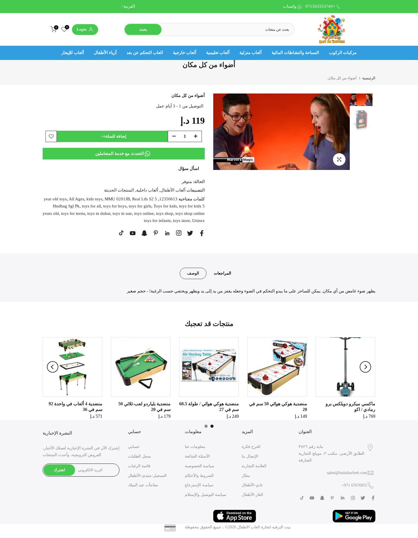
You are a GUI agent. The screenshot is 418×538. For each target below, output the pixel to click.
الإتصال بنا (250, 456)
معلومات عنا (195, 446)
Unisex (198, 220)
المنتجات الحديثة (119, 190)
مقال (246, 475)
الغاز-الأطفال (252, 495)
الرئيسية (368, 78)
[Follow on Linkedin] (167, 233)
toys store (181, 220)
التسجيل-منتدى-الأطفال (147, 475)
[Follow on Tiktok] (121, 233)
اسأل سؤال (188, 168)
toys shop (164, 213)
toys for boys (115, 206)
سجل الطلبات (139, 456)
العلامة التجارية (254, 466)
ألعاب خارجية (184, 52)
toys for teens (73, 213)
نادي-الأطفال (252, 485)
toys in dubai (98, 213)
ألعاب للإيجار (72, 52)
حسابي (134, 446)
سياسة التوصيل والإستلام (205, 495)
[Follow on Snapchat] (144, 233)
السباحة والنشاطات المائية (295, 52)
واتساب (289, 6)
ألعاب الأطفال (172, 190)
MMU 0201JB (117, 199)
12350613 (168, 199)
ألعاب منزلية (250, 52)
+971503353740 (320, 6)
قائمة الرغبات (139, 466)
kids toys (94, 199)
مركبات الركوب (343, 52)
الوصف (193, 273)
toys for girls (140, 206)
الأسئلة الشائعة (197, 456)
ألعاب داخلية (147, 190)
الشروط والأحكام (199, 475)
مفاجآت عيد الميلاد (143, 485)
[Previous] (223, 131)
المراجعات (222, 273)
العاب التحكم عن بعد (145, 52)
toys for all (91, 206)
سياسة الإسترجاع (199, 485)
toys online (144, 213)
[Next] (339, 131)
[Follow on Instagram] (178, 233)
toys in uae (122, 213)
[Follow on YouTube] (133, 233)
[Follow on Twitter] (190, 233)
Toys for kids (165, 206)
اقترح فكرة (251, 446)
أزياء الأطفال (105, 52)
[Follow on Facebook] (202, 233)
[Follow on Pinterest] (155, 233)
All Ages (76, 199)
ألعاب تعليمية (217, 52)
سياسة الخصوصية (199, 466)
